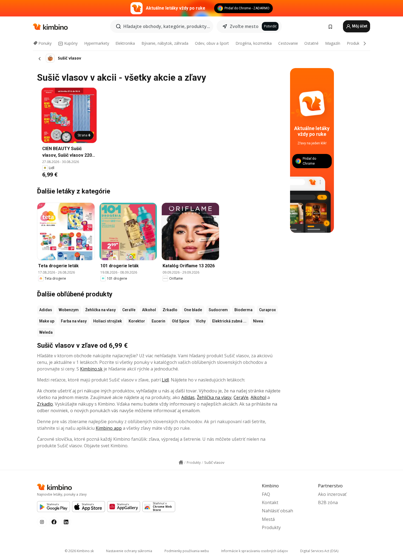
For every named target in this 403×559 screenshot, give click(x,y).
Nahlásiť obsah (277, 511)
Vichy (201, 321)
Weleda (46, 332)
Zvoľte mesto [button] (244, 26)
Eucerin (158, 321)
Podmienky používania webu (186, 551)
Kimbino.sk (91, 369)
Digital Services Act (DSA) (319, 551)
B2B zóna (328, 502)
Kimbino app (109, 428)
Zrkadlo (170, 310)
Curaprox (267, 310)
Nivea (258, 321)
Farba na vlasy (74, 321)
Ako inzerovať (332, 494)
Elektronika (125, 43)
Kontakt (270, 502)
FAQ (266, 494)
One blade (193, 310)
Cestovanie (288, 43)
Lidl (165, 380)
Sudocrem (218, 310)
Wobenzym (69, 310)
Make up (46, 321)
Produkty (355, 43)
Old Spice (180, 321)
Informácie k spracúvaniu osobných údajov (254, 551)
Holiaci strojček (107, 321)
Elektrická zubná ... (229, 321)
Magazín (332, 43)
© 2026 (79, 551)
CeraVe (128, 310)
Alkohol (149, 310)
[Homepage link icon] (181, 462)
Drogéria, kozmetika (253, 43)
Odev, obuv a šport (212, 43)
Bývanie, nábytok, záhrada (164, 43)
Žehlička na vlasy (100, 310)
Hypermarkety (96, 43)
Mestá (268, 519)
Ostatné (311, 43)
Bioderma (243, 310)
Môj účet (359, 26)
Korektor (137, 321)
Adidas (45, 310)
